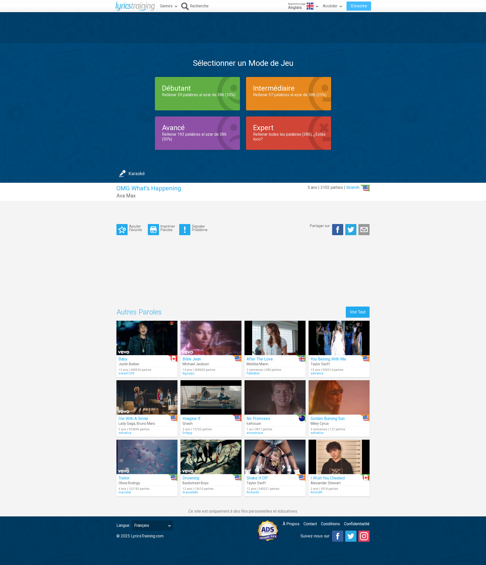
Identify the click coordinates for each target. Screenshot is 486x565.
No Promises (258, 418)
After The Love (260, 359)
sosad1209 (126, 373)
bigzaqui (188, 373)
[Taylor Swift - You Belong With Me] (339, 338)
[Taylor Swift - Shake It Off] (275, 457)
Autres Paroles (139, 312)
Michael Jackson (196, 364)
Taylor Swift (320, 364)
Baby (122, 359)
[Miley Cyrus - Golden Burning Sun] (339, 397)
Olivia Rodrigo (129, 483)
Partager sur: (320, 226)
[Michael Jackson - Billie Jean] (210, 338)
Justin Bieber (128, 364)
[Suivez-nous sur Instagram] (364, 536)
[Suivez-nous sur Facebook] (337, 536)
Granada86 (190, 492)
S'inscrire (359, 6)
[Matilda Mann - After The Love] (275, 338)
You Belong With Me (328, 359)
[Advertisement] (243, 27)
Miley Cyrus (320, 423)
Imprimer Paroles (167, 228)
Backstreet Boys (196, 483)
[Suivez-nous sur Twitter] (350, 536)
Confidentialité (357, 523)
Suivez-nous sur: (315, 536)
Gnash (188, 423)
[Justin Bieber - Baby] (146, 338)
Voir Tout (358, 312)
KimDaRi (316, 492)
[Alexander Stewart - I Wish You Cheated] (339, 457)
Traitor (124, 478)
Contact (310, 523)
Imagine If (191, 418)
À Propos (291, 523)
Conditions (330, 523)
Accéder (330, 6)
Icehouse (254, 423)
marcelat (124, 492)
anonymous (255, 433)
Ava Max (126, 196)
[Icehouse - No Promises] (275, 397)
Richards (253, 492)
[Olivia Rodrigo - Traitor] (146, 457)
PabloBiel (253, 373)
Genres (166, 6)
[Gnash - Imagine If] (210, 397)
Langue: (123, 525)
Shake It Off (257, 478)
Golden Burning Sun (328, 418)
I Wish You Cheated (328, 478)
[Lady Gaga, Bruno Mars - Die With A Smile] (146, 397)
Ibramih (352, 187)
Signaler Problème (200, 228)
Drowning (191, 478)
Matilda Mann (257, 364)
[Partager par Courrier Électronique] (364, 229)
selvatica (317, 373)
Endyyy (187, 433)
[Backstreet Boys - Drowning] (210, 457)
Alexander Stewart (326, 483)
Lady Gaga (126, 423)
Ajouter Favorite (135, 228)
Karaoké (137, 173)
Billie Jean (192, 359)
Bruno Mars (146, 423)
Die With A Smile (133, 418)
